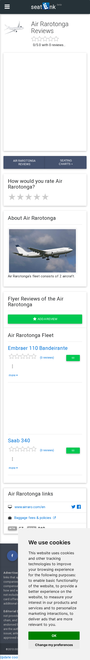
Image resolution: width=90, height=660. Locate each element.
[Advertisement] (45, 102)
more (12, 375)
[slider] (28, 196)
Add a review (46, 319)
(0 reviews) (47, 357)
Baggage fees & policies (33, 517)
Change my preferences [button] (54, 645)
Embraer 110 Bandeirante (38, 348)
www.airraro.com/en (30, 507)
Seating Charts (65, 162)
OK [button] (54, 636)
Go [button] (73, 357)
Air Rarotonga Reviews (24, 162)
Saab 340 (19, 440)
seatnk (43, 7)
